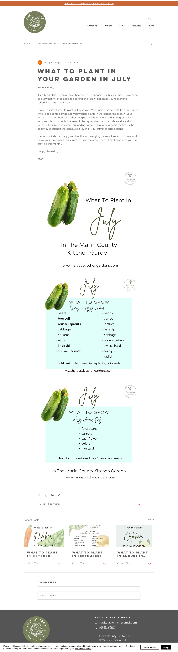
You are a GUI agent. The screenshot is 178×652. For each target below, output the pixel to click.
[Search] (149, 19)
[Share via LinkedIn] (52, 495)
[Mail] (96, 623)
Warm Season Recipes (72, 43)
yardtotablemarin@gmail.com (118, 622)
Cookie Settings (150, 647)
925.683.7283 (107, 627)
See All (151, 519)
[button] (150, 43)
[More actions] (138, 62)
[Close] (174, 647)
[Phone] (96, 628)
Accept (166, 647)
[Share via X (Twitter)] (45, 495)
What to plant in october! (42, 554)
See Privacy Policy (83, 648)
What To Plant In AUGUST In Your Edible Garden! (132, 554)
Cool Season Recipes (46, 43)
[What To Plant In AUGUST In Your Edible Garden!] (134, 536)
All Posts (28, 43)
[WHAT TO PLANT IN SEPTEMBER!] (89, 536)
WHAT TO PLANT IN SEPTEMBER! (87, 554)
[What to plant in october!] (44, 536)
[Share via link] (59, 495)
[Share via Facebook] (39, 495)
